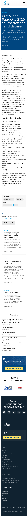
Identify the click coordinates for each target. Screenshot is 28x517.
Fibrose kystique (8, 199)
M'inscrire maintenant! (14, 368)
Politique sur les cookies (9, 482)
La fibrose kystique (8, 453)
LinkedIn (4, 498)
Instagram (5, 493)
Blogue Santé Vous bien (9, 462)
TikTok (4, 496)
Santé (15, 205)
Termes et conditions (8, 478)
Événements (6, 459)
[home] (5, 3)
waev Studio (18, 511)
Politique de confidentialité (10, 480)
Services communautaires (10, 466)
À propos (4, 455)
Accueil (4, 450)
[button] (24, 3)
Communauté (8, 205)
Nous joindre (6, 468)
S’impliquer (5, 464)
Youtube (4, 500)
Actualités (19, 199)
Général (4, 12)
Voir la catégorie (8, 223)
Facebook (5, 491)
